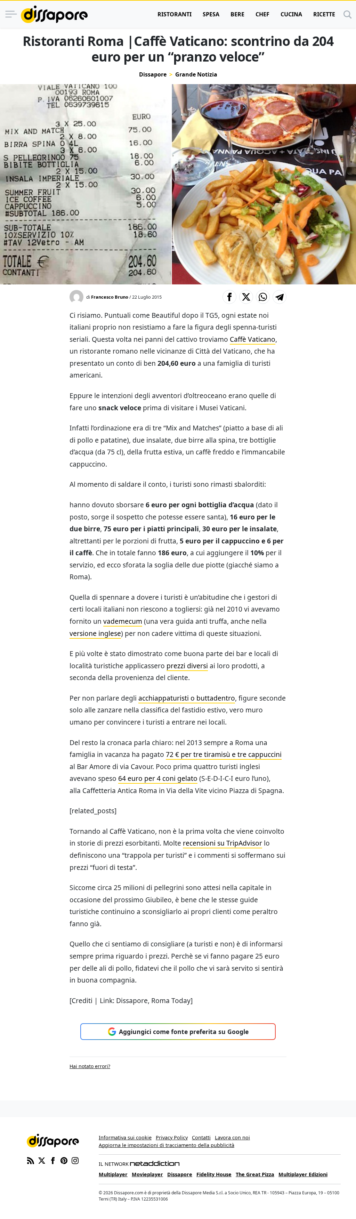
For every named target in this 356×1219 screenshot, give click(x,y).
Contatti (201, 1137)
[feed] (30, 1160)
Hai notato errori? (90, 1066)
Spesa (211, 14)
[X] (41, 1160)
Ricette (324, 14)
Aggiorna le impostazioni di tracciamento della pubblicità (166, 1145)
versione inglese (95, 633)
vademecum (122, 621)
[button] (229, 297)
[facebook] (52, 1160)
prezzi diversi (187, 665)
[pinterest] (63, 1160)
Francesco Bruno (109, 297)
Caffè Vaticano (252, 339)
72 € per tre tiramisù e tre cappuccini (224, 754)
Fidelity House (214, 1174)
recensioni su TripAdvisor (222, 843)
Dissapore (153, 74)
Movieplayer (147, 1174)
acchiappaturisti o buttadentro (186, 698)
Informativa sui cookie (125, 1137)
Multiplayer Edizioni (302, 1174)
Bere (237, 14)
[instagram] (75, 1160)
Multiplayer (113, 1174)
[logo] (54, 14)
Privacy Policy (172, 1137)
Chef (262, 14)
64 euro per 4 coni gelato (157, 778)
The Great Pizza (255, 1174)
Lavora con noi (232, 1137)
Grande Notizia (196, 74)
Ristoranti (174, 14)
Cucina (291, 14)
